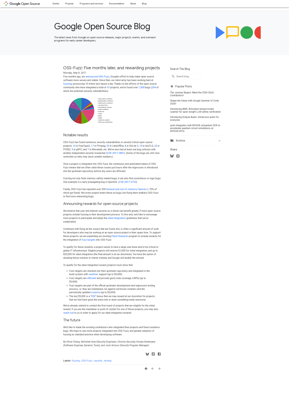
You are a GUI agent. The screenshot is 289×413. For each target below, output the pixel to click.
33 (107, 145)
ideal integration (117, 218)
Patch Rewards (120, 236)
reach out (68, 312)
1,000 (141, 87)
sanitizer (93, 274)
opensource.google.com (22, 3)
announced (91, 76)
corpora (95, 292)
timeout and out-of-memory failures (126, 189)
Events (56, 3)
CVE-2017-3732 (127, 182)
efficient (91, 278)
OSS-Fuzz (103, 76)
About (133, 3)
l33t (93, 296)
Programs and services (91, 3)
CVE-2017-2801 (115, 153)
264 (154, 87)
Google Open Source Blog (102, 26)
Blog (144, 3)
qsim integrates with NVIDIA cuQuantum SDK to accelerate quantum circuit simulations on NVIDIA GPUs (195, 128)
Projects (69, 3)
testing (107, 360)
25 (155, 145)
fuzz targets (88, 239)
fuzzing (67, 83)
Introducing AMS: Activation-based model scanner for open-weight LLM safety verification (195, 110)
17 (92, 145)
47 (108, 87)
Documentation (116, 3)
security (98, 360)
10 (74, 145)
